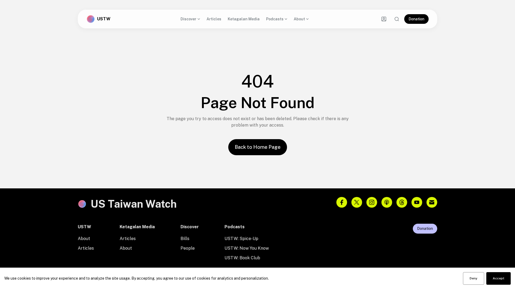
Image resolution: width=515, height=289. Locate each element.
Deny (473, 278)
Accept (498, 278)
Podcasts (275, 19)
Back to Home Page (258, 147)
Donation (416, 19)
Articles (214, 19)
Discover (188, 19)
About (299, 19)
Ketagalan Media (244, 19)
